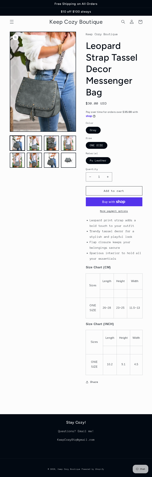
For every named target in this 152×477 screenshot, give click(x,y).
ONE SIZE (96, 145)
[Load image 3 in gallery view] (51, 143)
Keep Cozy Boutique (69, 469)
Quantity (92, 169)
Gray (93, 130)
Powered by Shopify (93, 469)
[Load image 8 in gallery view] (68, 160)
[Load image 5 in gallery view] (17, 160)
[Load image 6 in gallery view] (34, 160)
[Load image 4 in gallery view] (68, 143)
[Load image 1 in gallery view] (17, 143)
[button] (11, 22)
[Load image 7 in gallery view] (51, 160)
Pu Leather (98, 160)
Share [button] (94, 381)
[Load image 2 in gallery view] (34, 143)
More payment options (114, 211)
